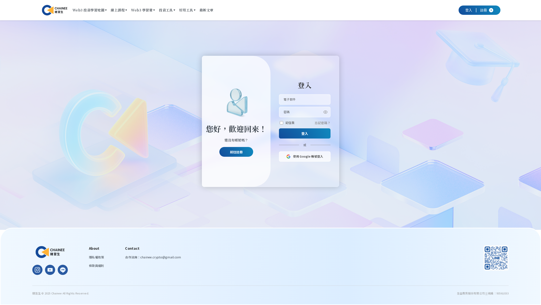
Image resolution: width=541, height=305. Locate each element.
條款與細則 (96, 265)
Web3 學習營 (142, 10)
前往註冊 (236, 152)
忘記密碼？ (323, 123)
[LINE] (63, 270)
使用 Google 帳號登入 (308, 156)
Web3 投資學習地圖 (88, 10)
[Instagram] (37, 270)
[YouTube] (50, 270)
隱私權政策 (96, 257)
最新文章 (206, 10)
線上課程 (118, 10)
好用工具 (186, 10)
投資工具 (166, 10)
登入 (304, 133)
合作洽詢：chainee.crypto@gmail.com (153, 257)
